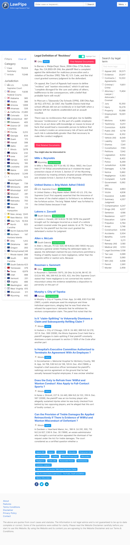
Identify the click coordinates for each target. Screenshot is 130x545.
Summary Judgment (43, 465)
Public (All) (52, 461)
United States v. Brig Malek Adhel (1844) (60, 184)
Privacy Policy (10, 513)
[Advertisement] (65, 30)
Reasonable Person (67, 461)
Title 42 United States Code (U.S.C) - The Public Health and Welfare (60, 474)
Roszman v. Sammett (47, 265)
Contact (7, 516)
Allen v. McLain (44, 238)
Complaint (61, 452)
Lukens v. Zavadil (45, 211)
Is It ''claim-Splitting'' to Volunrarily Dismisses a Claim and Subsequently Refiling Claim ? (63, 320)
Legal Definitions (42, 456)
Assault (51, 452)
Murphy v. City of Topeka (50, 291)
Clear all (22, 59)
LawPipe (18, 4)
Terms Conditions (11, 507)
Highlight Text (90, 56)
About (6, 501)
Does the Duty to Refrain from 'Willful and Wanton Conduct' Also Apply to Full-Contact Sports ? (62, 383)
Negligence (40, 461)
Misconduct (85, 456)
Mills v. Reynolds (45, 158)
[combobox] (65, 4)
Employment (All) (86, 452)
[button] (37, 484)
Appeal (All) (40, 452)
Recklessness (82, 461)
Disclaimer (8, 510)
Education (72, 452)
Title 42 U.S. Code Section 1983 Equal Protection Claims (56, 469)
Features (7, 504)
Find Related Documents (82, 61)
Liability (55, 456)
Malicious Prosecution (69, 456)
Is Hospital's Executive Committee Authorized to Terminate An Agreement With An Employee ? (64, 351)
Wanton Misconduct (43, 478)
